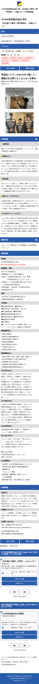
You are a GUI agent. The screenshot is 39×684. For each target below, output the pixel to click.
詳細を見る (19, 583)
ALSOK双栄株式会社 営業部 (13, 614)
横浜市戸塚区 (24, 662)
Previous (14, 592)
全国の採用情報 (5, 662)
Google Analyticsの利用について (19, 678)
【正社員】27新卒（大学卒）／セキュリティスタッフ (19, 562)
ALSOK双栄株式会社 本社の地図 (14, 264)
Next (24, 592)
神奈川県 (15, 662)
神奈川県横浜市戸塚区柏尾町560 (13, 534)
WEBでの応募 (19, 579)
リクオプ (23, 680)
